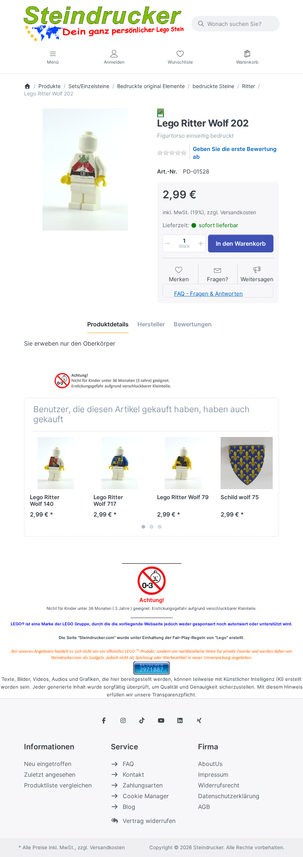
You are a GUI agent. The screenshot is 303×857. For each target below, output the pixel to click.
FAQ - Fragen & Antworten (208, 293)
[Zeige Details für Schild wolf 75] (247, 463)
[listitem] (85, 169)
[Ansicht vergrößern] (85, 169)
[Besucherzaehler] (151, 667)
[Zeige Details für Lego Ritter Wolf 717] (119, 463)
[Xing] (199, 720)
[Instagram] (123, 720)
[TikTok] (142, 720)
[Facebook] (104, 720)
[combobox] (235, 23)
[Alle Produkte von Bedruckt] (160, 112)
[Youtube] (161, 720)
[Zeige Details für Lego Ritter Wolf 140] (56, 463)
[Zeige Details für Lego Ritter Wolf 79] (183, 463)
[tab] (108, 324)
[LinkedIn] (180, 720)
